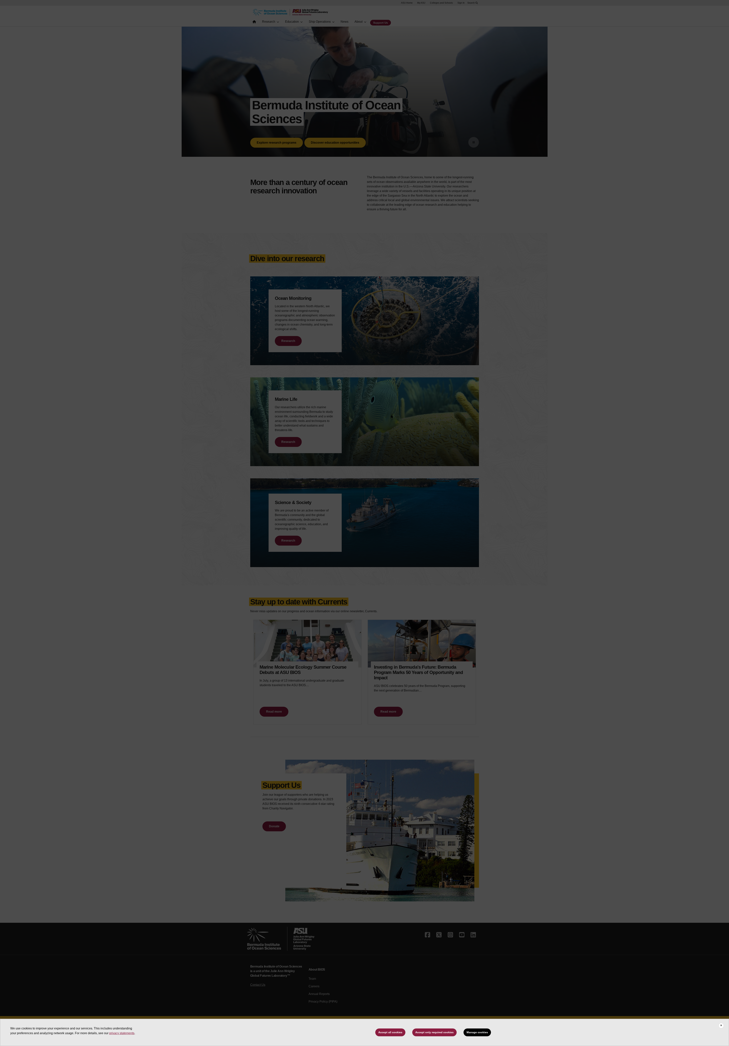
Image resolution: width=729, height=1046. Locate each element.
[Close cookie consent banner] (721, 1025)
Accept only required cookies (434, 1032)
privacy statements (121, 1033)
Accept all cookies (390, 1032)
